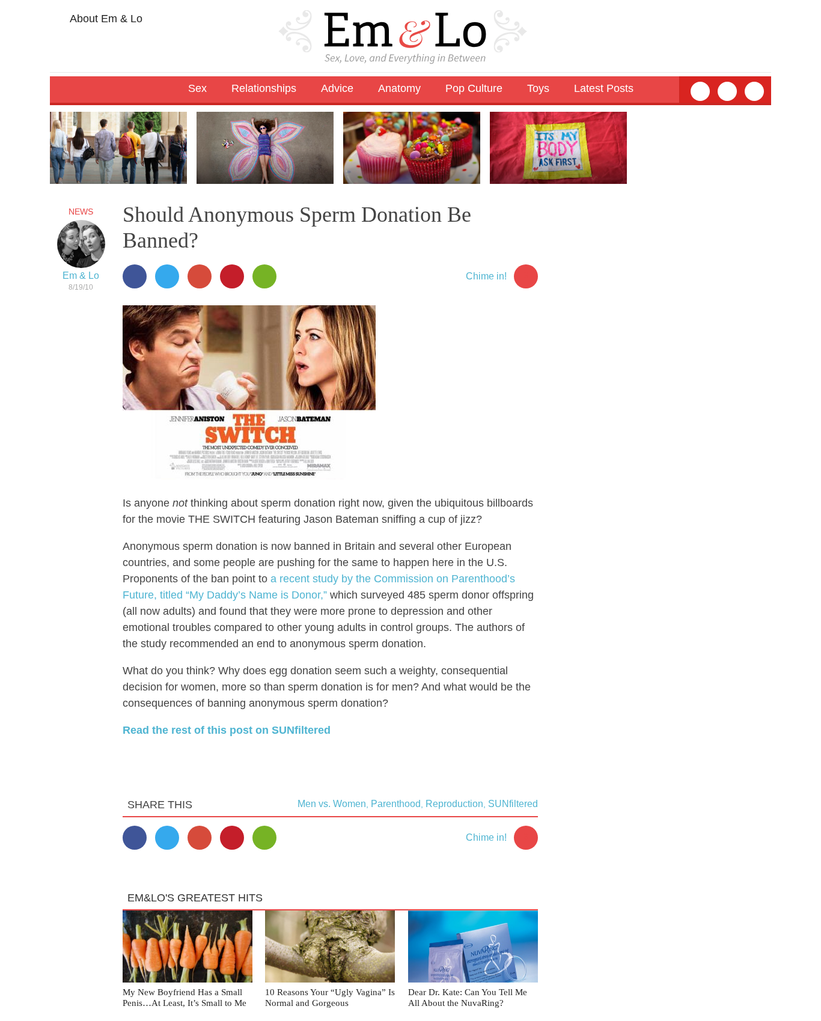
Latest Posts (603, 88)
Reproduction (454, 804)
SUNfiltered (513, 804)
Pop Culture (473, 88)
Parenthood (396, 804)
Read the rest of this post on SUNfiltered (227, 730)
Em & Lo (81, 275)
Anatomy (399, 88)
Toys (538, 88)
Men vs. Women (332, 804)
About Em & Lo (104, 19)
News (81, 211)
